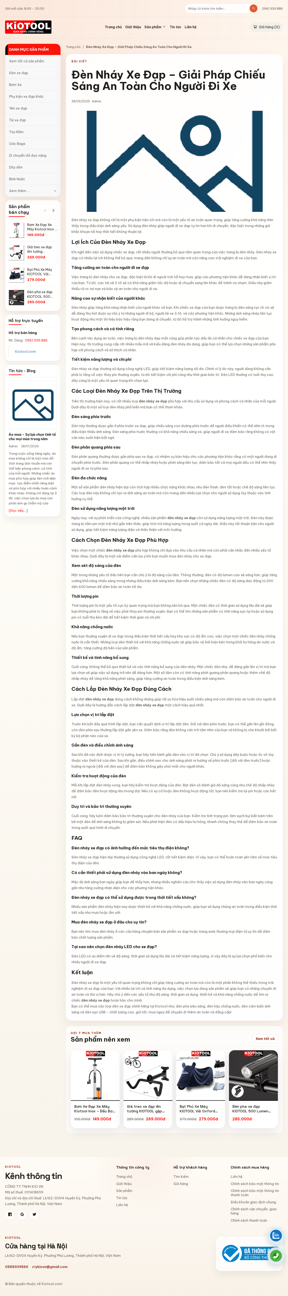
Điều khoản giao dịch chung (253, 1202)
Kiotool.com (25, 351)
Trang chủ (113, 27)
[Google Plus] (22, 1215)
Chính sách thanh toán (249, 1220)
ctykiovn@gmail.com (49, 1267)
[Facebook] (10, 1215)
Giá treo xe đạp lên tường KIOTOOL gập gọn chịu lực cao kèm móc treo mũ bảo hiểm (147, 1113)
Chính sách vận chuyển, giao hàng (254, 1211)
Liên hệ (190, 27)
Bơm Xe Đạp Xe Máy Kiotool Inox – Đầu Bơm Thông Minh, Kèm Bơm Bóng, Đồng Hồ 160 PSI (94, 1113)
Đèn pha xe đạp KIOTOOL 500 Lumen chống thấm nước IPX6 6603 (252, 1113)
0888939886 (16, 1267)
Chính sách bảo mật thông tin (255, 1184)
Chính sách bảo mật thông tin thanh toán (255, 1193)
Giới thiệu (133, 27)
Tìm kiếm (181, 1176)
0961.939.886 (272, 9)
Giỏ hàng (181, 1184)
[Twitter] (34, 1215)
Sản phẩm (124, 1191)
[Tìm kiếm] (254, 8)
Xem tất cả (265, 1039)
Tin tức (175, 27)
